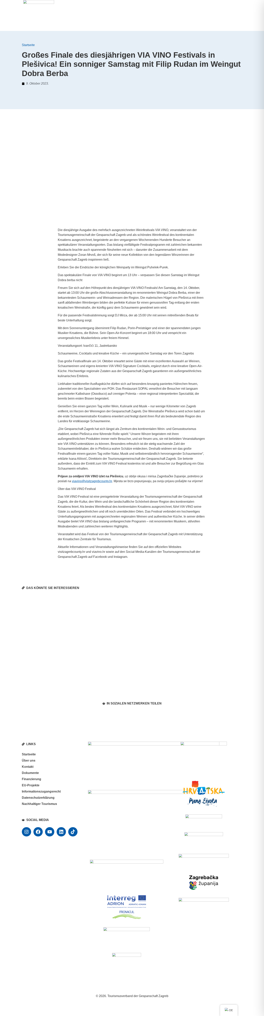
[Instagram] (26, 831)
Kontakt (27, 766)
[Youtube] (49, 831)
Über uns (28, 760)
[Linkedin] (61, 831)
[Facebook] (38, 831)
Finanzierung (31, 779)
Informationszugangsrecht (41, 791)
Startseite (28, 45)
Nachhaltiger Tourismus (39, 803)
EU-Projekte (30, 785)
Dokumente (30, 773)
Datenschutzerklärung (38, 797)
